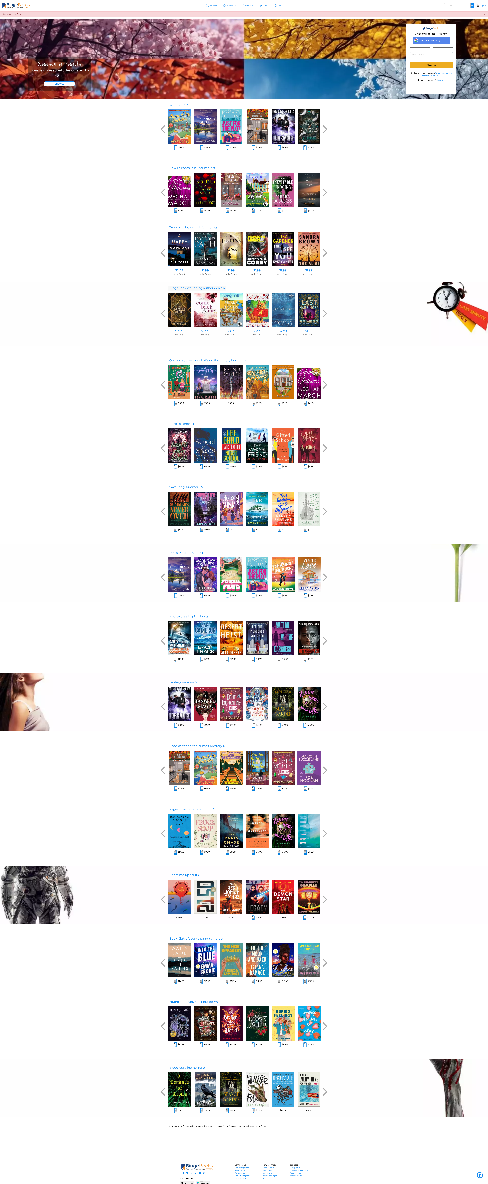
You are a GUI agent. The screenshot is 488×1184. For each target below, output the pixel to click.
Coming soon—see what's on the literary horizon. (206, 360)
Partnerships (240, 1173)
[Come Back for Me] (205, 310)
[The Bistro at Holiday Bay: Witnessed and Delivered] (231, 190)
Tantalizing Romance (185, 553)
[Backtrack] (205, 638)
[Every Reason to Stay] (309, 1023)
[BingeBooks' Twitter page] (187, 1173)
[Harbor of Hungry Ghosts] (257, 704)
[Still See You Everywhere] (283, 249)
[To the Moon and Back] (257, 960)
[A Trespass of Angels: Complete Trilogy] (309, 126)
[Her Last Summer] (257, 509)
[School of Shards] (205, 445)
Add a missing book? (243, 1176)
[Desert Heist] (231, 638)
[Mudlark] (309, 831)
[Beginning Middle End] (179, 831)
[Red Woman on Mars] (231, 897)
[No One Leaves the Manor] (205, 1023)
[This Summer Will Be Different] (283, 509)
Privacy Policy (436, 75)
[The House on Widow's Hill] (205, 1089)
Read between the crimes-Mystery (196, 746)
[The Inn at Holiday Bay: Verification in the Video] (257, 126)
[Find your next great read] (47, 5)
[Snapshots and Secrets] (257, 382)
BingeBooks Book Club (299, 1170)
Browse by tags (268, 1173)
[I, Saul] (231, 249)
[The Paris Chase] (231, 831)
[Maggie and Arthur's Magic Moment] (205, 574)
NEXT (430, 64)
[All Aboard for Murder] (231, 768)
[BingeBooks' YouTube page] (200, 1173)
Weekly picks (295, 1168)
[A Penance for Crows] (179, 1089)
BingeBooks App (241, 1178)
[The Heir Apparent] (231, 960)
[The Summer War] (309, 509)
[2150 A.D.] (205, 897)
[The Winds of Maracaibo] (257, 831)
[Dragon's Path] (205, 249)
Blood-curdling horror (186, 1067)
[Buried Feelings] (283, 1023)
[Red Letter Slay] (257, 310)
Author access (295, 1173)
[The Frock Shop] (205, 831)
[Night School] (231, 445)
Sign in (483, 6)
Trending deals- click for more (192, 227)
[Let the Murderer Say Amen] (257, 638)
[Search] (472, 5)
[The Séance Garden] (283, 704)
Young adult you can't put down (194, 1002)
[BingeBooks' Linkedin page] (195, 1173)
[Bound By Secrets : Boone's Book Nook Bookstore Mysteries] (179, 126)
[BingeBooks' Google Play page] (203, 1183)
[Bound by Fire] (231, 382)
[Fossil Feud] (231, 574)
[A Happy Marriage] (179, 249)
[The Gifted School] (283, 445)
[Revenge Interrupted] (309, 638)
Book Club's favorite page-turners (195, 938)
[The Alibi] (309, 249)
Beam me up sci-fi (183, 875)
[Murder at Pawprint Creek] (231, 310)
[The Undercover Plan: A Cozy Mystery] (283, 382)
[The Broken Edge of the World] (231, 1023)
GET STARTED (59, 84)
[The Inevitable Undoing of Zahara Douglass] (283, 190)
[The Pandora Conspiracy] (179, 638)
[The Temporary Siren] (205, 126)
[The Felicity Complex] (309, 897)
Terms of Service (441, 73)
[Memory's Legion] (257, 249)
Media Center (240, 1170)
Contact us (294, 1178)
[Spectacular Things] (309, 960)
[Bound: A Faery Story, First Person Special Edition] (205, 190)
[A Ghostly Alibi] (205, 382)
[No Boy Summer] (231, 509)
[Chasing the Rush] (283, 574)
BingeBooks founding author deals (196, 288)
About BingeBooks (242, 1168)
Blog (264, 1178)
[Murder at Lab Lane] (257, 190)
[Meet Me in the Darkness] (283, 638)
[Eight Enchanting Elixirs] (231, 704)
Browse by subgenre (270, 1176)
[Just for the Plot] (231, 126)
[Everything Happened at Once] (179, 897)
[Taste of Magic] (179, 382)
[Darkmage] (283, 126)
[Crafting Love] (309, 574)
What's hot (178, 105)
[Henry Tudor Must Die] (309, 704)
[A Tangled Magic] (205, 704)
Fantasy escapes (182, 682)
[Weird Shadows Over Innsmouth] (283, 1089)
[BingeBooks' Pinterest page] (204, 1173)
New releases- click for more (191, 168)
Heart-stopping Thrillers (187, 616)
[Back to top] (480, 1175)
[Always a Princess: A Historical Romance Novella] (179, 190)
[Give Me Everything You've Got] (309, 1089)
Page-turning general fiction (191, 809)
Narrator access (296, 1176)
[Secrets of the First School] (179, 445)
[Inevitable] (283, 310)
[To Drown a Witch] (257, 1023)
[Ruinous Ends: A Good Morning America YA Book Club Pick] (179, 1023)
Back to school (180, 424)
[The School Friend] (257, 445)
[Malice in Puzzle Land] (309, 768)
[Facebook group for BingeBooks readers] (183, 1173)
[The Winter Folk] (257, 1089)
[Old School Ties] (309, 445)
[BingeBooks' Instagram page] (191, 1173)
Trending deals (268, 1168)
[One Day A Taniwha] (309, 190)
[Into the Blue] (205, 960)
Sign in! (441, 80)
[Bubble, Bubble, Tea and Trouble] (257, 768)
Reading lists (267, 1170)
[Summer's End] (205, 509)
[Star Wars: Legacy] (257, 897)
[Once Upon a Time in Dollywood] (283, 960)
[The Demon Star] (283, 897)
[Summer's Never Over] (179, 509)
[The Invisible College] (179, 310)
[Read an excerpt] (175, 148)
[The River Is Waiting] (179, 960)
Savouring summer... (185, 487)
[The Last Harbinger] (309, 310)
